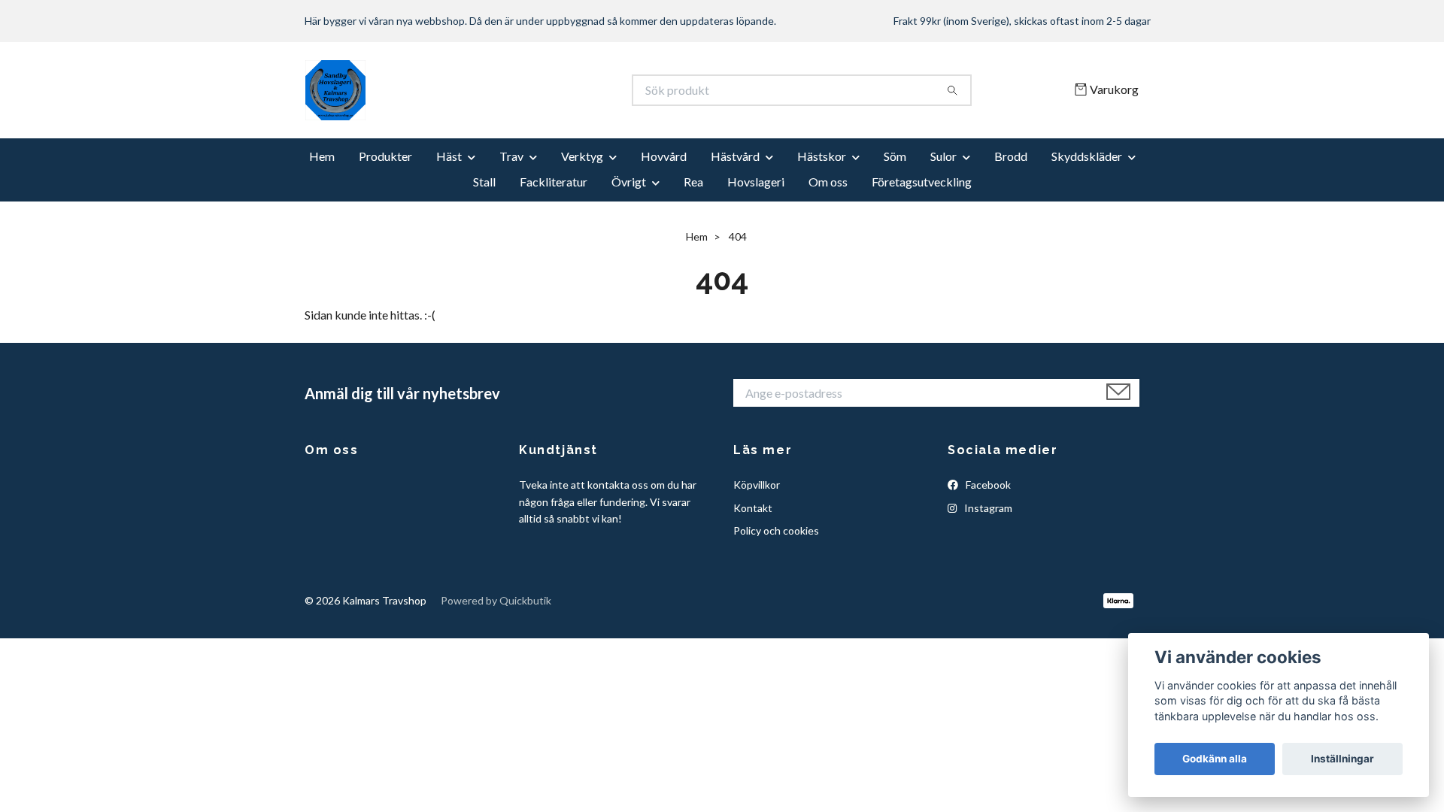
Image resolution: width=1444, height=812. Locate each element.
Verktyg (582, 156)
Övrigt (628, 181)
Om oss (828, 181)
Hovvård (664, 156)
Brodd (1010, 156)
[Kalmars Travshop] (513, 90)
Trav (511, 156)
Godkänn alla (1214, 759)
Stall (484, 181)
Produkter (385, 156)
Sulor (943, 156)
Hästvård (735, 156)
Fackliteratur (553, 181)
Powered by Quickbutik (496, 600)
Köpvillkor (756, 484)
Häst (449, 156)
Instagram (987, 507)
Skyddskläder (1086, 156)
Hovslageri (755, 181)
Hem (322, 156)
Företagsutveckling (922, 181)
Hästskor (821, 156)
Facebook (987, 484)
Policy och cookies (776, 530)
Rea (693, 181)
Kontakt (752, 507)
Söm (895, 156)
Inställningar (1342, 759)
